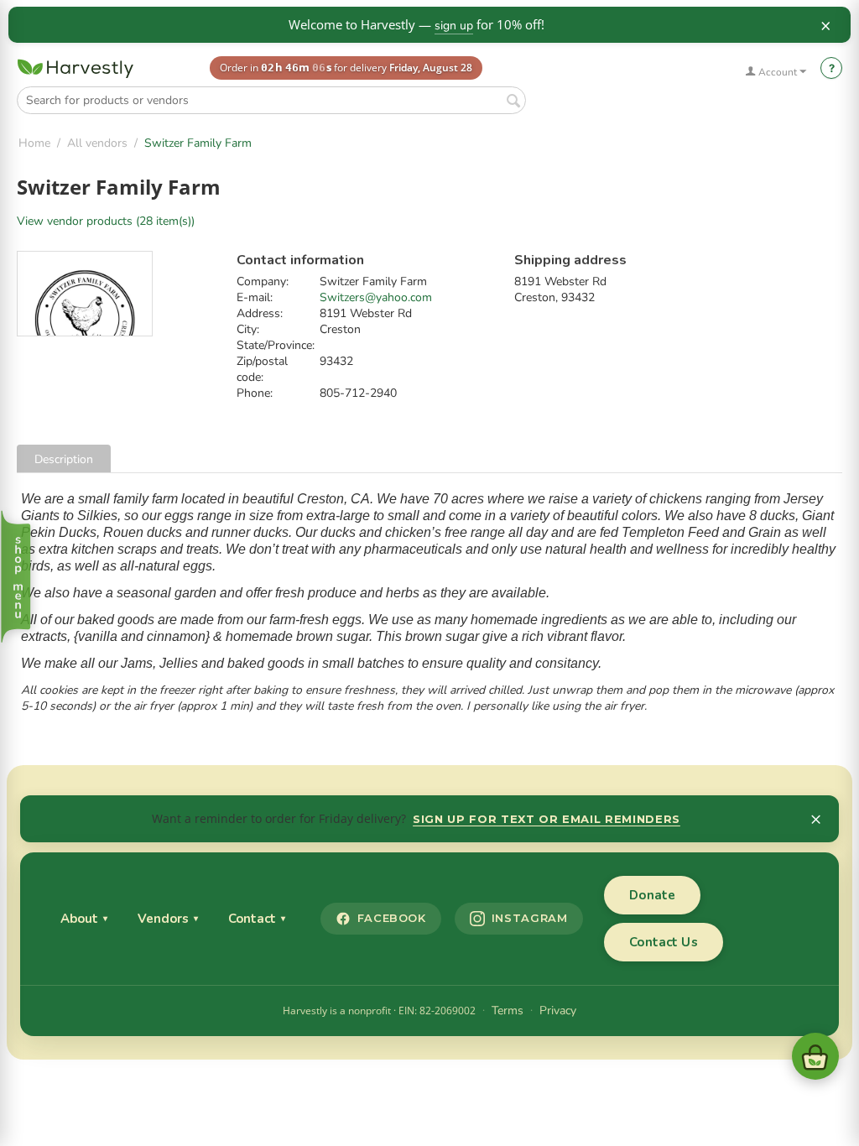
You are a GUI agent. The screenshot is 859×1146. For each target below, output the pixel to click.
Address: (260, 313)
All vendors (97, 143)
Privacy (557, 1010)
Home (34, 143)
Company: (263, 281)
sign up (454, 26)
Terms (507, 1010)
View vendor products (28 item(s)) (106, 221)
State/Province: (276, 345)
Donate (652, 895)
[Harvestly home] (75, 68)
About (83, 918)
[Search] (513, 101)
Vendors (168, 918)
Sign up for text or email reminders (546, 819)
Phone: (255, 393)
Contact (256, 918)
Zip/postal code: (262, 369)
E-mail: (255, 297)
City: (248, 329)
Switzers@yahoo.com (376, 297)
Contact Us (663, 942)
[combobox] (271, 100)
